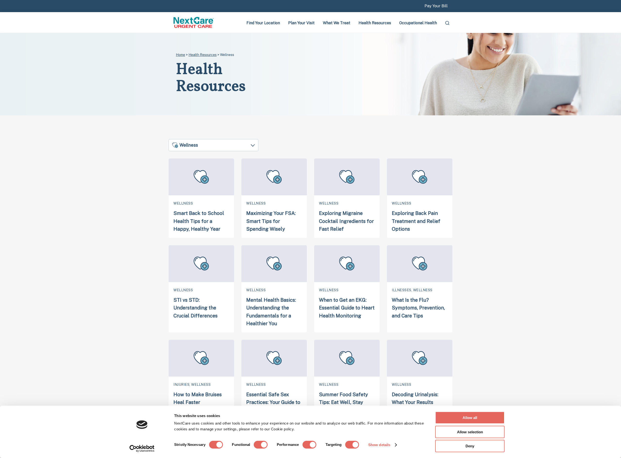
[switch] (261, 445)
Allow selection (470, 432)
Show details (379, 445)
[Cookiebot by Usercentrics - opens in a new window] (142, 448)
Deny (470, 446)
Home (180, 55)
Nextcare (194, 22)
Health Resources (202, 55)
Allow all (470, 418)
